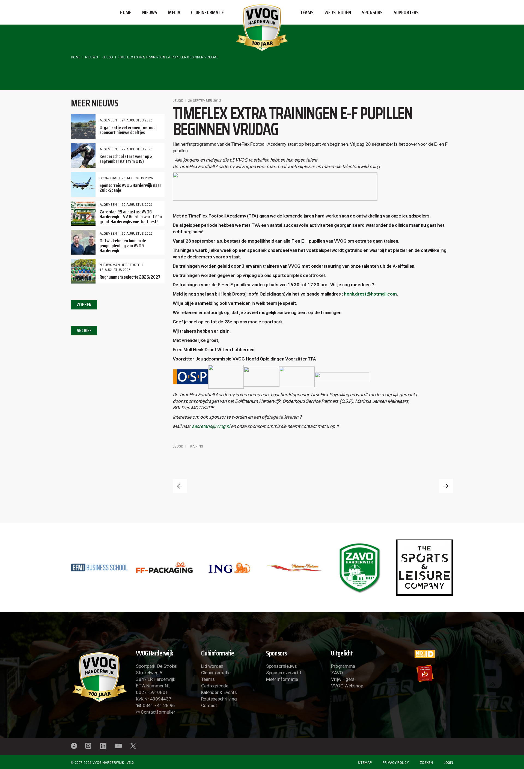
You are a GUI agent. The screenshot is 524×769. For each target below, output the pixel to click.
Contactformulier (158, 712)
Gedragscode (214, 685)
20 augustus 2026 (137, 205)
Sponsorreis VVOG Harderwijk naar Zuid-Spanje (130, 187)
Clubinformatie (216, 672)
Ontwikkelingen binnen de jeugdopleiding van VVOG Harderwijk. (123, 245)
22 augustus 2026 (137, 149)
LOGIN (448, 763)
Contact (209, 705)
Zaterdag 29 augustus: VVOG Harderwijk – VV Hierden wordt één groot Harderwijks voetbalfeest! (131, 216)
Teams (208, 679)
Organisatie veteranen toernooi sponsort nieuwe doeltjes (128, 130)
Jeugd (107, 57)
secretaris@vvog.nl (211, 426)
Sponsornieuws (281, 666)
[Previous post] (180, 486)
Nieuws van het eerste (120, 265)
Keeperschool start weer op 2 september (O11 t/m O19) (126, 159)
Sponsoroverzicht (283, 672)
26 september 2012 (204, 101)
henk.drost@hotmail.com (370, 294)
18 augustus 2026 (115, 270)
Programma (343, 666)
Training (195, 446)
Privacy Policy (396, 763)
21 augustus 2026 (137, 178)
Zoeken (426, 763)
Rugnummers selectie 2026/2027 (130, 277)
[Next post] (446, 486)
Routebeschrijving (219, 699)
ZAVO (337, 672)
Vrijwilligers (343, 679)
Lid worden (212, 666)
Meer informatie (282, 679)
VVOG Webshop (347, 685)
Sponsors (108, 178)
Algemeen (108, 120)
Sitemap (365, 763)
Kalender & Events (219, 692)
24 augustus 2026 (137, 120)
